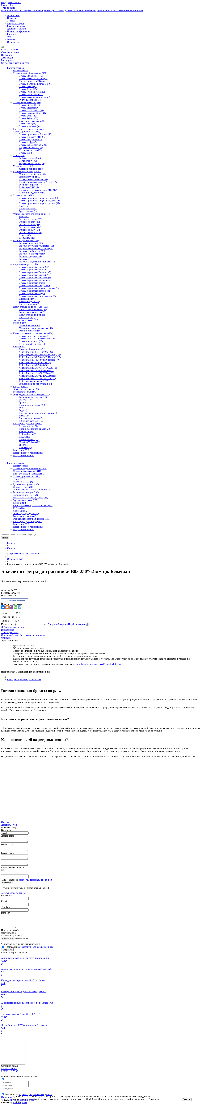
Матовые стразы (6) (23, 166)
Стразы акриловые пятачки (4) (34, 291)
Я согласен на (28, 880)
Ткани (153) (19, 155)
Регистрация (14, 2)
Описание (6, 635)
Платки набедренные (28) (32, 405)
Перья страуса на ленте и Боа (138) (30, 307)
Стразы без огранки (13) (31, 94)
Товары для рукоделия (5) (26, 389)
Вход (3, 2)
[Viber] (11, 607)
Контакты (110, 10)
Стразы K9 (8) (26, 153)
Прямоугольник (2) (28, 208)
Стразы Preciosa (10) (29, 107)
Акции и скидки (38, 10)
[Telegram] (19, 607)
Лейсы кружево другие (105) (33, 381)
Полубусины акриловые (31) (33, 179)
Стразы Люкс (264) (28, 89)
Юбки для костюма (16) (31, 421)
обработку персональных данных (35, 880)
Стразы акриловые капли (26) (34, 267)
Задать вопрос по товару (32, 635)
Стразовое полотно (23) (31, 341)
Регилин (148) (20, 322)
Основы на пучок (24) (30, 227)
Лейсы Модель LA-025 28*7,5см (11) (37, 376)
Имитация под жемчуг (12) (32, 192)
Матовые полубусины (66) (32, 174)
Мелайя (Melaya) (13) (29, 442)
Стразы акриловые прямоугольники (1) (39, 288)
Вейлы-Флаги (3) (27, 434)
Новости (18, 10)
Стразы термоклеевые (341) (27, 102)
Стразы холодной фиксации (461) (30, 73)
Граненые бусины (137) (30, 176)
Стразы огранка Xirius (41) (32, 113)
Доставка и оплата (73, 10)
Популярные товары (23, 455)
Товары (26, 10)
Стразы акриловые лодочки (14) (35, 280)
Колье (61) (24, 216)
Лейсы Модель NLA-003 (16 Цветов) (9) (39, 360)
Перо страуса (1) (27, 317)
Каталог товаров (15, 68)
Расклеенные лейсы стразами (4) (35, 383)
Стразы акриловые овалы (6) (33, 275)
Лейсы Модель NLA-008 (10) (33, 365)
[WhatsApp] (15, 607)
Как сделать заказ (55, 10)
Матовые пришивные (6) (31, 169)
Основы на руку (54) (29, 230)
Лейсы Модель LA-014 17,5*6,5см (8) (38, 368)
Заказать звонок (9, 1068)
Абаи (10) (24, 415)
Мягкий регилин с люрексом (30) (36, 328)
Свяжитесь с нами (10, 52)
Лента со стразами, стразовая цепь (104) (33, 333)
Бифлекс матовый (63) (30, 158)
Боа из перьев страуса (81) (32, 312)
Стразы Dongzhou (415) (30, 139)
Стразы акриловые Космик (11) (34, 283)
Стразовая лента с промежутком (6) (37, 338)
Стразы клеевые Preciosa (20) (33, 78)
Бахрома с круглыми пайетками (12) (37, 261)
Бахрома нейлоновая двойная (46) (36, 248)
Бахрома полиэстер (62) (31, 243)
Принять (186, 1099)
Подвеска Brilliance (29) (31, 147)
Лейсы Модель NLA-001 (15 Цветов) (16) (40, 354)
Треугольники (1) (28, 211)
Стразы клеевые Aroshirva (32, 92)
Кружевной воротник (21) (32, 349)
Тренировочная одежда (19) (33, 397)
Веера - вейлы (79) (28, 426)
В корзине (63, 624)
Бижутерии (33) (21, 450)
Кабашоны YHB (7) (29, 187)
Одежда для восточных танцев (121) (31, 394)
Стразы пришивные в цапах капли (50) (38, 198)
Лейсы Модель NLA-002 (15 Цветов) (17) (40, 357)
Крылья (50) (25, 437)
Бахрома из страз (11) (29, 259)
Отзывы (119, 10)
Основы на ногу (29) (29, 222)
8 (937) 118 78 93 (9, 49)
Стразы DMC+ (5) (28, 86)
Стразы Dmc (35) (27, 123)
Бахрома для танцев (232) (26, 240)
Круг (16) (23, 206)
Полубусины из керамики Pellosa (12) (38, 182)
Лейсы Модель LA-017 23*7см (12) (36, 370)
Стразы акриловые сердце (32, 293)
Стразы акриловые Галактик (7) (35, 272)
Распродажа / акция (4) (24, 391)
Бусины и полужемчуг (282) (27, 171)
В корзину (53, 624)
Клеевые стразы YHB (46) (32, 81)
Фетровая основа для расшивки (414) (31, 214)
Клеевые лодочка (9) (29, 301)
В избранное (7, 630)
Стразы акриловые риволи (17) (34, 269)
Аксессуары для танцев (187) (27, 423)
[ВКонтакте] (3, 607)
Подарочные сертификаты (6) (28, 452)
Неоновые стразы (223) (30, 150)
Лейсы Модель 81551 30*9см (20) (36, 352)
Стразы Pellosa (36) (28, 118)
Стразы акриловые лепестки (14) (35, 277)
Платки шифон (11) (28, 439)
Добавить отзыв (9, 825)
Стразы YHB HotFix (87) (31, 110)
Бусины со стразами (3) (30, 184)
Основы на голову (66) (30, 219)
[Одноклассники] (7, 607)
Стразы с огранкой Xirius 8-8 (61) (35, 84)
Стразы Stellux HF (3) (29, 105)
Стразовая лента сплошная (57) (34, 336)
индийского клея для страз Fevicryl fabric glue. (99, 664)
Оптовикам (137, 10)
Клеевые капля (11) (28, 299)
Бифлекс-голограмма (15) (32, 163)
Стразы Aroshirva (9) (29, 126)
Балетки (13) (25, 399)
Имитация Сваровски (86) (32, 121)
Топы (21, 407)
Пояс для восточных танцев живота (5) (38, 413)
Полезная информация (94, 10)
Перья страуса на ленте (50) (33, 309)
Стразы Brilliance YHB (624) (33, 137)
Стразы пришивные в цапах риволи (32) (39, 203)
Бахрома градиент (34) (30, 256)
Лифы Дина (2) (20, 386)
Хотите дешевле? (9, 632)
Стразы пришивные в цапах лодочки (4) (39, 200)
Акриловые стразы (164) (25, 264)
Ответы (128, 10)
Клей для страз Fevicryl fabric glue (24, 679)
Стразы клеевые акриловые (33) (35, 97)
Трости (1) (24, 445)
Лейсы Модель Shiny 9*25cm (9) (35, 362)
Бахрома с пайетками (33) (32, 251)
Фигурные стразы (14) (30, 99)
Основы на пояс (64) (29, 224)
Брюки (22, 402)
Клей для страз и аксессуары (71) (29, 129)
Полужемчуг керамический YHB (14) (38, 190)
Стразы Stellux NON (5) (31, 76)
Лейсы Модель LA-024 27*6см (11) (36, 373)
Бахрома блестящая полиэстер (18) (36, 245)
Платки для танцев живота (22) (34, 429)
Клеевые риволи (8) (29, 304)
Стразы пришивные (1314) (26, 131)
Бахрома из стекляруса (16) (32, 253)
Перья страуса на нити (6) (32, 314)
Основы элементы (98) (30, 232)
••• (14, 458)
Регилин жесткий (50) (30, 330)
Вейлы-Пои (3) (26, 431)
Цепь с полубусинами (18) (32, 344)
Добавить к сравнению (12, 627)
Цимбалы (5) (25, 447)
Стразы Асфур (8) (28, 142)
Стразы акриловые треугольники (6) (37, 296)
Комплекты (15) (27, 238)
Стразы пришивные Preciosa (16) (35, 134)
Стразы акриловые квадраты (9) (35, 285)
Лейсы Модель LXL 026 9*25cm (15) (37, 378)
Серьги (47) (25, 235)
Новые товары (20, 70)
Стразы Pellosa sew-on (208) (33, 145)
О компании (7, 10)
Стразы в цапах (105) (23, 195)
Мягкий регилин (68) (29, 325)
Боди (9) (23, 410)
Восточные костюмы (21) (31, 418)
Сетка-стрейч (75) (28, 161)
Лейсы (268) (19, 346)
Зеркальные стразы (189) (25, 320)
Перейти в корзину (77, 624)
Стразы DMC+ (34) (28, 115)
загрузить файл (8, 933)
